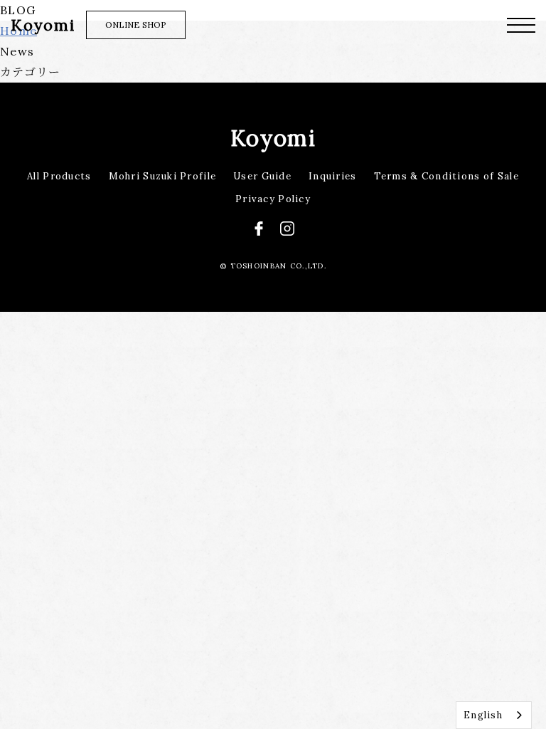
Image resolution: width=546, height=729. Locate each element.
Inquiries (333, 176)
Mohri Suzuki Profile (163, 176)
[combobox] (494, 715)
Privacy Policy (273, 199)
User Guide (262, 176)
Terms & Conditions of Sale (446, 176)
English (483, 715)
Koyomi (273, 138)
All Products (59, 176)
